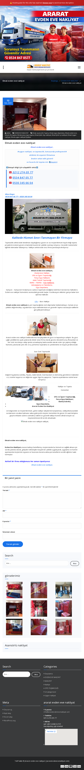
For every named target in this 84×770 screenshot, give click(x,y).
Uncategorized (50, 692)
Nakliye (47, 684)
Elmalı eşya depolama (57, 133)
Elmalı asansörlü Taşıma (40, 133)
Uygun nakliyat (50, 695)
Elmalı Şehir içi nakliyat (59, 135)
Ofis (36, 301)
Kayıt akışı (7, 713)
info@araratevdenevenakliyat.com (57, 712)
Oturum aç (8, 709)
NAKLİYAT (48, 681)
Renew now (47, 3)
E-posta (7, 521)
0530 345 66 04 (23, 183)
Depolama (49, 674)
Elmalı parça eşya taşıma (25, 135)
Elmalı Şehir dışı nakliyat (43, 135)
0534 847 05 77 (23, 177)
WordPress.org (9, 720)
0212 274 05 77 (22, 172)
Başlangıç (54, 81)
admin (8, 133)
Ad (4, 511)
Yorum (6, 490)
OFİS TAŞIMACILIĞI (51, 688)
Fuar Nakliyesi (48, 282)
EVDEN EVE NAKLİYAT (69, 81)
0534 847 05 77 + (12, 196)
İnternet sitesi (9, 532)
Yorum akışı (8, 717)
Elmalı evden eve (71, 133)
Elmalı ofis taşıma (11, 135)
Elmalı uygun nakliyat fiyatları (21, 137)
